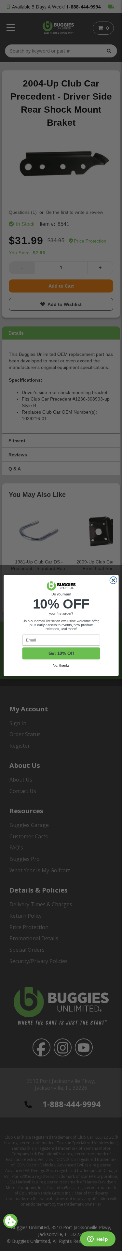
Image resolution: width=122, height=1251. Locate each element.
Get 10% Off (61, 653)
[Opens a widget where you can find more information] (97, 1239)
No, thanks (61, 665)
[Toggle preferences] (10, 1221)
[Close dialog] (113, 580)
